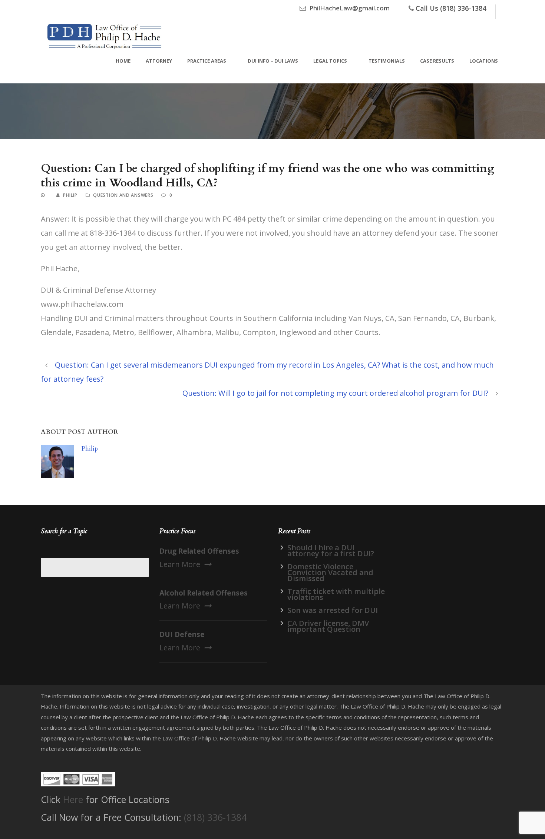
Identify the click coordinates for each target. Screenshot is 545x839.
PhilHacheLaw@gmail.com (349, 8)
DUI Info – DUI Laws (273, 60)
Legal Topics (330, 60)
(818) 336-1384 (215, 817)
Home (123, 60)
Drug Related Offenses (199, 551)
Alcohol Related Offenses (203, 593)
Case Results (437, 60)
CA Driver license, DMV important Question (328, 626)
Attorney (159, 60)
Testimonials (387, 60)
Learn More (179, 564)
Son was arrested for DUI (332, 610)
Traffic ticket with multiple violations (336, 594)
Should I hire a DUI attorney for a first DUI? (330, 550)
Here (73, 799)
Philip (70, 195)
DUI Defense (182, 634)
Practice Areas (206, 60)
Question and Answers (123, 195)
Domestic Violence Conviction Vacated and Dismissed (330, 572)
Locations (483, 60)
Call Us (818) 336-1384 (451, 8)
